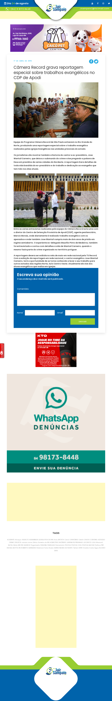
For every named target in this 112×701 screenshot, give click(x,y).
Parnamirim (59, 545)
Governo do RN (43, 542)
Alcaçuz (18, 540)
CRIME (11, 542)
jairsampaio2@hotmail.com (93, 8)
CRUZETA (17, 542)
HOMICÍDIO (54, 542)
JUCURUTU (87, 542)
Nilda (15, 545)
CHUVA (87, 540)
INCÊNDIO (62, 542)
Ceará (81, 540)
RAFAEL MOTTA (12, 548)
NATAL (10, 545)
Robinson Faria (42, 548)
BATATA (61, 540)
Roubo (51, 548)
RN (20, 548)
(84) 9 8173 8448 (21, 9)
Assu (56, 540)
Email (60, 312)
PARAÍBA (43, 545)
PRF (102, 545)
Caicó (66, 540)
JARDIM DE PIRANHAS (75, 542)
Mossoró (99, 542)
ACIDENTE (10, 540)
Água (97, 548)
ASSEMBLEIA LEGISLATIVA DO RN (41, 540)
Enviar (82, 321)
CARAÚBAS (74, 540)
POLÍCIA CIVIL (76, 545)
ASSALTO (25, 540)
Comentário (23, 289)
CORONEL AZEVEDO (97, 540)
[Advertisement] (56, 502)
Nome (20, 312)
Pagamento (35, 545)
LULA (94, 542)
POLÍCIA (68, 545)
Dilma (35, 542)
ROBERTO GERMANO (28, 548)
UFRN (80, 548)
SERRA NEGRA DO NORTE (63, 548)
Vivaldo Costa (88, 548)
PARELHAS (51, 545)
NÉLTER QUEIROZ (24, 545)
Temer (75, 548)
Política (98, 545)
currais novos (27, 542)
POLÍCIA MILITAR (88, 545)
